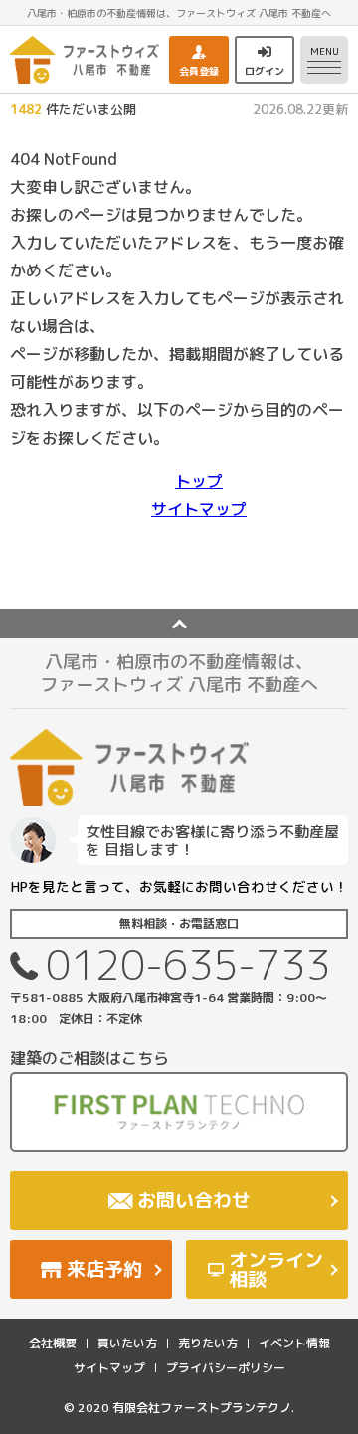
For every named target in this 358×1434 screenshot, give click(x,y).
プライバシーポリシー (225, 1367)
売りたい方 (208, 1343)
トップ (199, 481)
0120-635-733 (188, 963)
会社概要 (53, 1343)
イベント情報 (294, 1343)
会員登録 (199, 71)
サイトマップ (199, 509)
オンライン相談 (276, 1269)
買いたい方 (127, 1343)
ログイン (264, 71)
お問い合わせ (194, 1200)
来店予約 (104, 1269)
